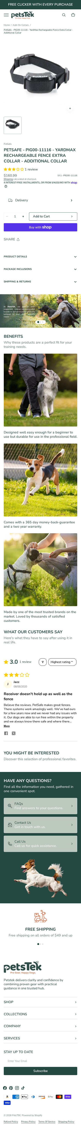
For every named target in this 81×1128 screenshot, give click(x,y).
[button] (64, 15)
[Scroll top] (76, 1124)
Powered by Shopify (32, 1115)
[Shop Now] (40, 4)
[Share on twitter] (13, 734)
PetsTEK (16, 1115)
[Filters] (43, 662)
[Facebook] (17, 249)
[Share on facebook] (6, 734)
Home (7, 25)
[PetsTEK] (22, 15)
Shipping (8, 179)
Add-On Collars (21, 25)
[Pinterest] (24, 249)
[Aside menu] (7, 15)
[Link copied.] (31, 249)
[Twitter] (10, 249)
